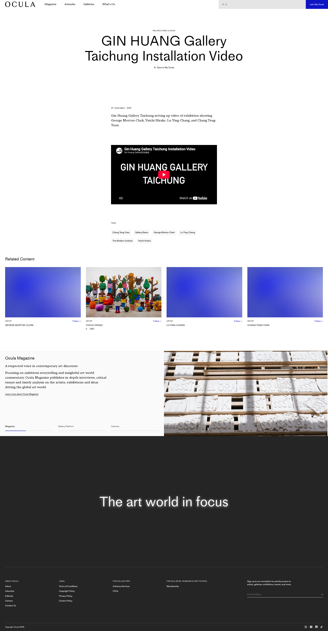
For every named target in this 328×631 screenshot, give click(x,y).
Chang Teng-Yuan (121, 232)
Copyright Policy (67, 591)
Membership (173, 586)
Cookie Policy (65, 600)
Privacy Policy (65, 596)
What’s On (108, 4)
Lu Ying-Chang (187, 232)
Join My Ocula (317, 4)
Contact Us (10, 605)
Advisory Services (121, 586)
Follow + (76, 321)
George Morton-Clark (164, 232)
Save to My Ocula (165, 67)
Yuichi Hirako (144, 240)
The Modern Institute (122, 240)
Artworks (70, 4)
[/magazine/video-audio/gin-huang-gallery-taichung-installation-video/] (19, 4)
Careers (9, 600)
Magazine (50, 4)
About (8, 586)
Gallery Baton (141, 232)
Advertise (9, 591)
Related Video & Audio (164, 31)
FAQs (115, 591)
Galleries (88, 4)
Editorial (9, 596)
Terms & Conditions (68, 586)
